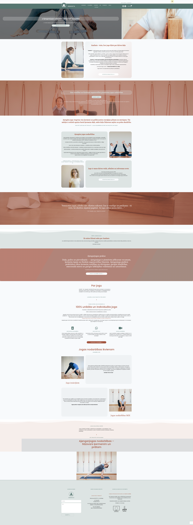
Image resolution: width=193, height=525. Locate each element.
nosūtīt (67, 514)
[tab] (61, 21)
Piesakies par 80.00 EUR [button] (61, 25)
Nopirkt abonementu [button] (157, 26)
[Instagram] (125, 6)
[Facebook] (123, 6)
